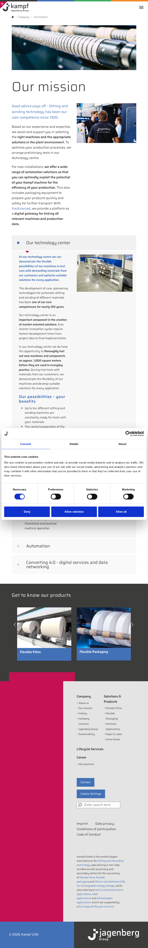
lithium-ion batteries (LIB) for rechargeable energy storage (101, 884)
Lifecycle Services (90, 749)
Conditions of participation (96, 829)
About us (84, 703)
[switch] (56, 496)
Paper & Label (114, 734)
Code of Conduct (89, 834)
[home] (13, 17)
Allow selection (74, 511)
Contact (85, 782)
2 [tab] (66, 662)
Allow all (121, 511)
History (83, 713)
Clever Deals (113, 739)
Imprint (82, 823)
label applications (87, 896)
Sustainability (87, 734)
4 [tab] (77, 662)
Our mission (85, 708)
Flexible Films (114, 708)
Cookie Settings (90, 794)
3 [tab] (71, 662)
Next (132, 626)
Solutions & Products (112, 699)
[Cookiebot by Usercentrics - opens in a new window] (128, 433)
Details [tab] (74, 443)
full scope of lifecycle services (96, 906)
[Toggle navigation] (142, 7)
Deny (27, 511)
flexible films (87, 877)
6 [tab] (87, 662)
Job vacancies (86, 764)
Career (81, 757)
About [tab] (122, 443)
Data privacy (104, 823)
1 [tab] (60, 662)
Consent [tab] (25, 443)
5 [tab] (82, 662)
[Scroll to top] (140, 940)
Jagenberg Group (88, 729)
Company (84, 696)
